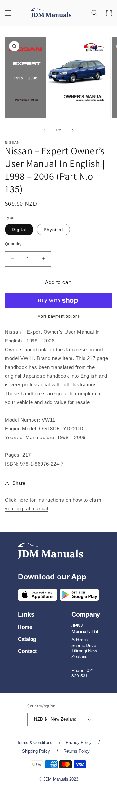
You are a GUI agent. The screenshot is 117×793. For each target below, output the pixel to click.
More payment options (58, 316)
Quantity (13, 244)
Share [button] (19, 483)
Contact (27, 651)
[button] (8, 13)
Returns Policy (76, 751)
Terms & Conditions (35, 742)
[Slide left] (44, 130)
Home (25, 627)
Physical (53, 229)
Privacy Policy (79, 742)
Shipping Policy (36, 751)
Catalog (27, 639)
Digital (19, 229)
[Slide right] (73, 130)
